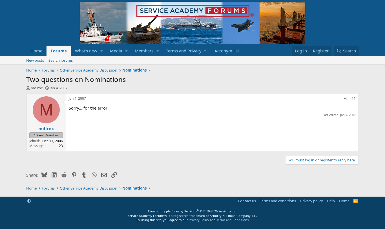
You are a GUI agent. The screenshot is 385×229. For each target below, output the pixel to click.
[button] (102, 51)
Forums (59, 51)
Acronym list (226, 51)
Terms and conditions (278, 200)
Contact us (247, 200)
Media (116, 51)
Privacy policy (311, 200)
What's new (86, 51)
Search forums (60, 60)
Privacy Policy (199, 220)
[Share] (345, 98)
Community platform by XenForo (192, 211)
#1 (353, 98)
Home (36, 51)
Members (144, 51)
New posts (35, 60)
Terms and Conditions (232, 220)
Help (331, 200)
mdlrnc (37, 87)
